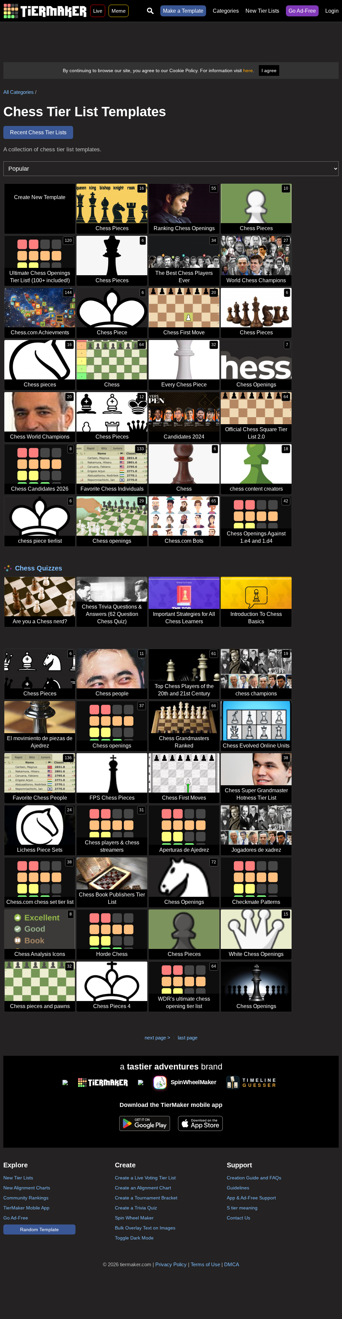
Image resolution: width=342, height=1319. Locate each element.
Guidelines (238, 1187)
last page (187, 1037)
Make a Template (183, 11)
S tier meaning (242, 1207)
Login (332, 11)
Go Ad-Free (302, 11)
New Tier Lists (262, 11)
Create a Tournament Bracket (146, 1197)
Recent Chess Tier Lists (38, 132)
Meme (119, 11)
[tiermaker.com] (45, 10)
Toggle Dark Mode (134, 1238)
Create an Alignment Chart (143, 1187)
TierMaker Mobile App (26, 1207)
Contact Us (238, 1217)
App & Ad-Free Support (251, 1197)
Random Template (39, 1229)
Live (97, 11)
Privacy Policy (171, 1264)
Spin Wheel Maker (134, 1217)
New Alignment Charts (26, 1187)
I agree (269, 70)
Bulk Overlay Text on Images (145, 1227)
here (248, 70)
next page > (157, 1037)
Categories (226, 11)
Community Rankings (25, 1197)
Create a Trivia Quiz (136, 1207)
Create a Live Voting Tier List (145, 1177)
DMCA (231, 1264)
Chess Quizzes (38, 568)
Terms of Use (205, 1264)
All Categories (18, 92)
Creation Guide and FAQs (254, 1177)
